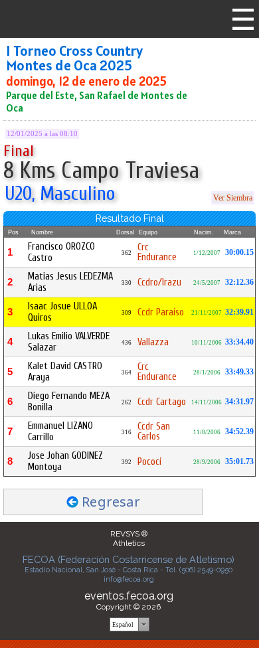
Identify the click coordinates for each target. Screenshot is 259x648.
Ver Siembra (232, 197)
